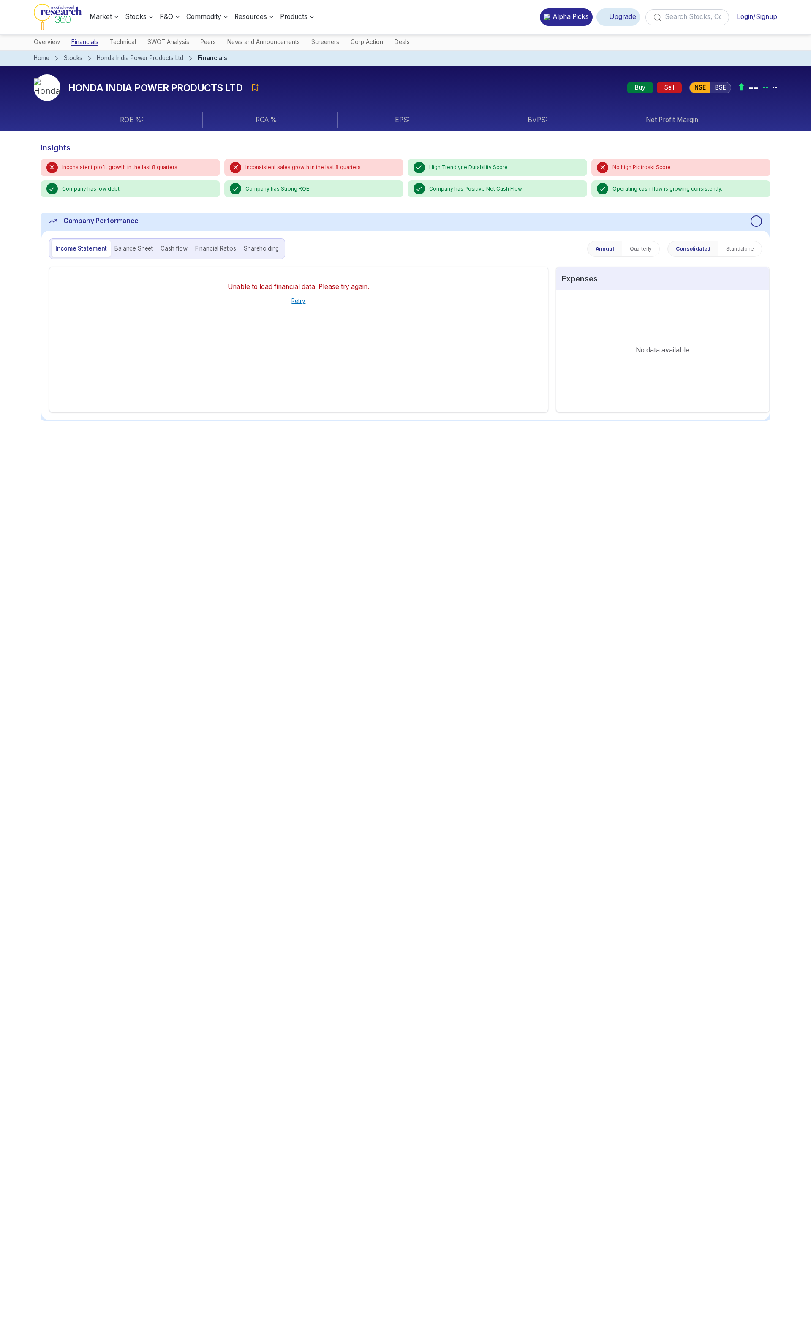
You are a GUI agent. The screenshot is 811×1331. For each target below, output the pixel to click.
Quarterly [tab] (641, 248)
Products (294, 17)
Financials (84, 41)
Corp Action (367, 41)
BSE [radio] (720, 87)
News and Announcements (263, 41)
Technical (123, 41)
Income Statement (81, 248)
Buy (640, 87)
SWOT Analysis (168, 41)
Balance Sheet (133, 248)
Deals (402, 41)
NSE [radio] (700, 87)
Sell (669, 87)
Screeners (325, 41)
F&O (166, 17)
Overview (47, 41)
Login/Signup (757, 17)
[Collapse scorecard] (756, 221)
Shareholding (261, 248)
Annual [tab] (605, 248)
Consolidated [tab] (693, 248)
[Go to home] (58, 17)
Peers (208, 41)
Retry (298, 300)
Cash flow (174, 248)
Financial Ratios (215, 248)
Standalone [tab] (740, 248)
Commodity (203, 17)
